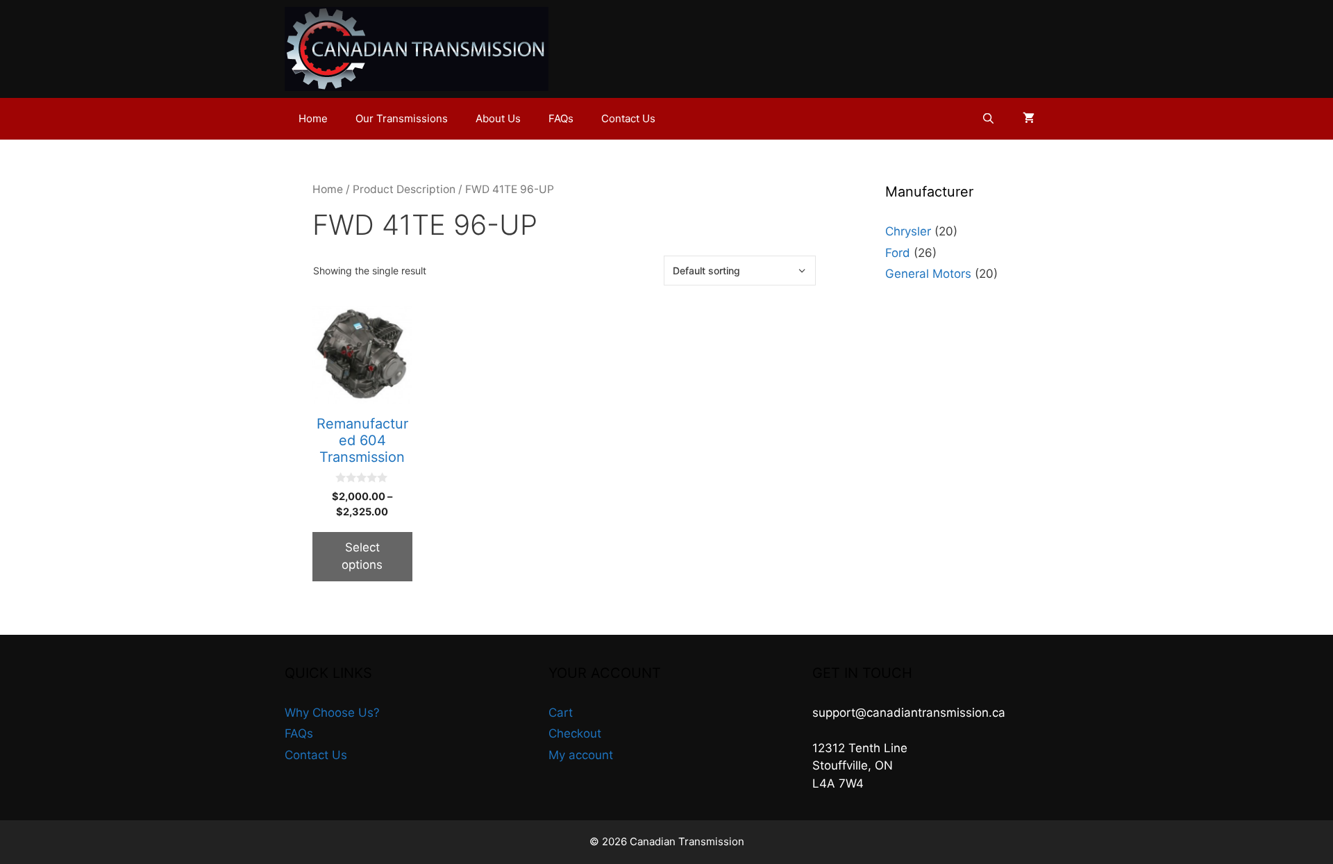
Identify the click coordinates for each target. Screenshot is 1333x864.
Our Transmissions (401, 118)
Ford (897, 253)
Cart (560, 713)
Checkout (574, 733)
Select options (362, 556)
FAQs (560, 118)
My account (580, 755)
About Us (498, 118)
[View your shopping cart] (1028, 119)
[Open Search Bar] (988, 119)
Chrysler (908, 231)
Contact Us (628, 118)
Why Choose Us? (332, 713)
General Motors (928, 274)
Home (313, 118)
